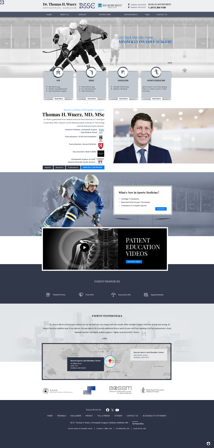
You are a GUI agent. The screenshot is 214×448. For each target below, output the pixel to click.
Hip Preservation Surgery (57, 91)
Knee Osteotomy (88, 91)
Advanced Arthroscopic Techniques (135, 202)
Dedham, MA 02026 (138, 4)
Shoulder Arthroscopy (121, 87)
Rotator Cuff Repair (120, 89)
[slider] (169, 63)
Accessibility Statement (155, 415)
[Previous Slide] (168, 63)
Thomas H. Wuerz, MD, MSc (73, 114)
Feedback (61, 415)
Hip (58, 80)
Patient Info (105, 14)
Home (49, 14)
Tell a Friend (103, 415)
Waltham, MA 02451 (138, 7)
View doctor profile (92, 167)
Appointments (130, 14)
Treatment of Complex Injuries (134, 205)
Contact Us (162, 14)
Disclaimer (76, 415)
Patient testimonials (107, 315)
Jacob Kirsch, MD (140, 428)
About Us (64, 14)
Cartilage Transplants (130, 199)
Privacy (89, 415)
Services (82, 14)
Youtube (117, 410)
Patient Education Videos (143, 246)
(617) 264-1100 (158, 7)
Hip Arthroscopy (54, 87)
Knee (91, 80)
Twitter (112, 410)
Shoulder (123, 80)
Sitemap (118, 415)
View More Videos (134, 262)
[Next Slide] (171, 63)
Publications (73, 167)
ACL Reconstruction (89, 89)
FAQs (147, 14)
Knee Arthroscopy (88, 87)
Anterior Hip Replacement (58, 89)
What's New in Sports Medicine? (139, 192)
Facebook (107, 410)
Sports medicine (156, 80)
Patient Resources (107, 281)
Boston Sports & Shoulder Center (80, 428)
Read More (59, 99)
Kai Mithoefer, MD (122, 428)
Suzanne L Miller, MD (104, 428)
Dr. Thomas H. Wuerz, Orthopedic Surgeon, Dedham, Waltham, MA (100, 422)
